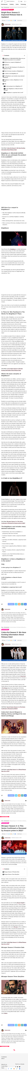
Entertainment (6, 7)
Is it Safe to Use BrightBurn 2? (11, 73)
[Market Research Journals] (9, 1)
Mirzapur (16, 926)
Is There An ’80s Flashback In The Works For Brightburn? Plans (14, 68)
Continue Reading (4, 816)
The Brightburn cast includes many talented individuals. (13, 76)
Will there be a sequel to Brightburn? (12, 62)
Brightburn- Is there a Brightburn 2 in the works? (13, 80)
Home (2, 7)
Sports (11, 9)
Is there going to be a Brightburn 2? (14, 86)
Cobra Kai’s (23, 676)
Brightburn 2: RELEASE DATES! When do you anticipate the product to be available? (14, 59)
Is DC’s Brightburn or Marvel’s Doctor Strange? (13, 89)
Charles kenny (8, 24)
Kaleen (5, 1013)
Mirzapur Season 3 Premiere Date (11, 871)
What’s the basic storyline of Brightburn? (13, 71)
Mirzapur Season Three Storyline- (12, 874)
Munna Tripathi (20, 902)
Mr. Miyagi (4, 688)
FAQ (5, 83)
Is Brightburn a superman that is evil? (14, 92)
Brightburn (6, 64)
